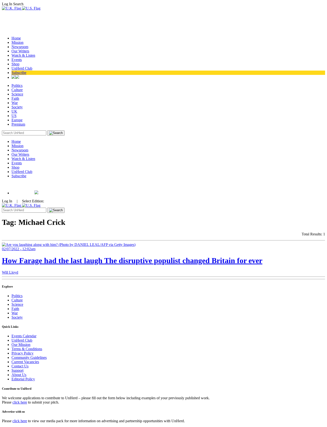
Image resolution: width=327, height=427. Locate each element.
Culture (17, 90)
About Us (18, 375)
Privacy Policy (22, 353)
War (14, 103)
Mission (17, 42)
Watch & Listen (23, 55)
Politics (17, 85)
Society (17, 107)
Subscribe (18, 73)
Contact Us (19, 366)
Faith (15, 98)
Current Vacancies (25, 362)
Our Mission (20, 345)
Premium (18, 124)
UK (14, 111)
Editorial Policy (23, 379)
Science (17, 94)
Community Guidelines (29, 357)
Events (16, 60)
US (14, 116)
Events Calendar (23, 336)
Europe (17, 120)
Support (17, 370)
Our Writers (20, 51)
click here (19, 402)
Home (16, 38)
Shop (15, 64)
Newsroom (19, 47)
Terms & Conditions (26, 349)
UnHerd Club (21, 68)
